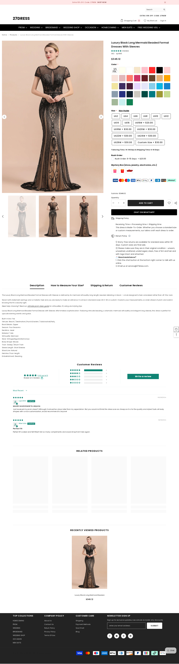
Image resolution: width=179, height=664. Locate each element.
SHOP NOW (99, 2)
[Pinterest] (123, 635)
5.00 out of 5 (43, 376)
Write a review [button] (143, 376)
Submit (154, 625)
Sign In (163, 21)
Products (13, 35)
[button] (4, 117)
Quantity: (115, 197)
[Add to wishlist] (169, 203)
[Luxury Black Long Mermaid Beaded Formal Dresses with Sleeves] (89, 562)
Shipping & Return (102, 285)
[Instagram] (116, 635)
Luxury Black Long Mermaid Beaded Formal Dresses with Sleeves (89, 595)
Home (4, 35)
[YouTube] (130, 635)
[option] (89, 2)
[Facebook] (109, 635)
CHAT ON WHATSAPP (144, 212)
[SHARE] (174, 203)
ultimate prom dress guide (38, 306)
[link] (30, 507)
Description (37, 285)
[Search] (155, 9)
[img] (18, 397)
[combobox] (153, 10)
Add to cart (146, 203)
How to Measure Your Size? (67, 285)
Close (165, 2)
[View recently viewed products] (176, 329)
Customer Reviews (131, 285)
